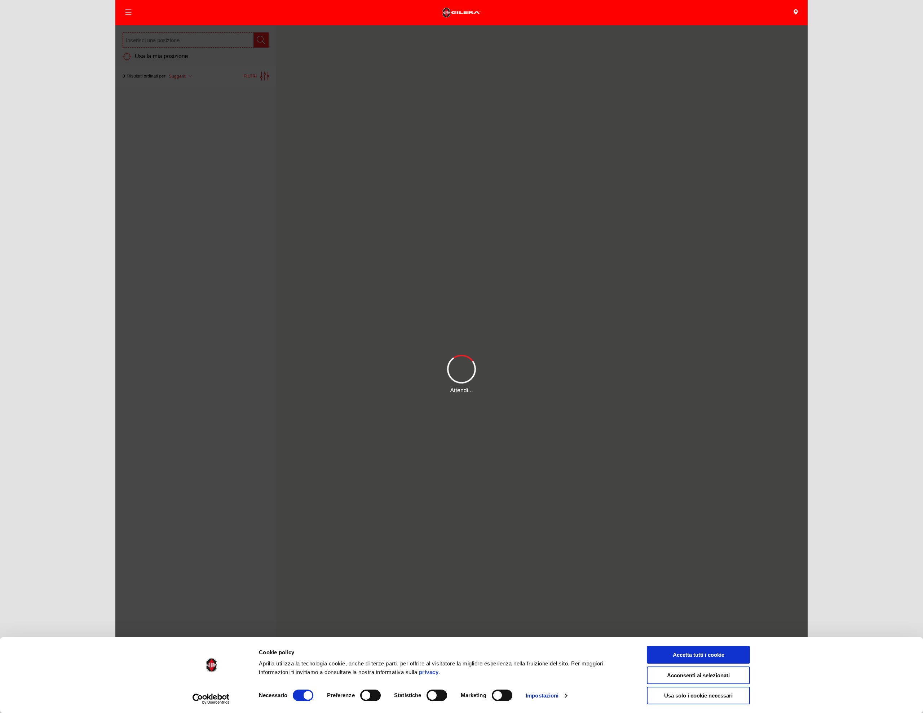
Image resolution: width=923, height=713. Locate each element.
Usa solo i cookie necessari (698, 695)
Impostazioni (542, 695)
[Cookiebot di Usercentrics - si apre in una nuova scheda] (211, 699)
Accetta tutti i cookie (698, 655)
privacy (429, 672)
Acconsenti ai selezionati (698, 675)
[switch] (370, 695)
